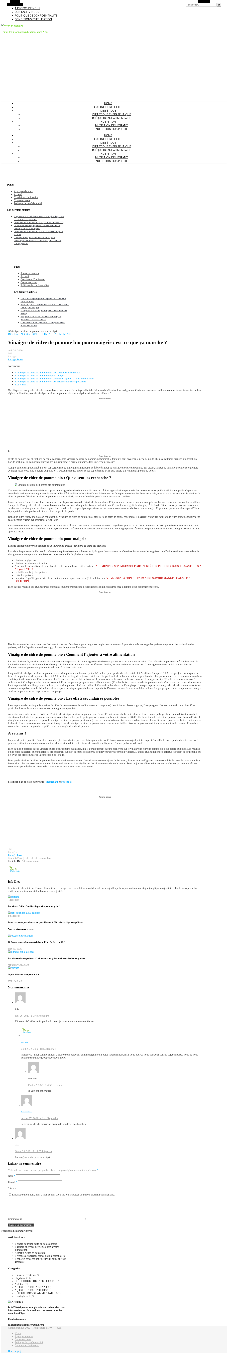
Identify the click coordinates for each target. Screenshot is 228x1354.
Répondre (43, 1015)
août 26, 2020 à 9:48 (26, 1015)
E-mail (12, 1182)
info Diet (17, 861)
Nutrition (108, 121)
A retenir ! (22, 384)
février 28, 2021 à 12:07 (28, 1151)
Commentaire (15, 1219)
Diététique (108, 110)
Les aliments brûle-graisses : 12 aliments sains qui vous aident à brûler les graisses (46, 958)
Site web (12, 1188)
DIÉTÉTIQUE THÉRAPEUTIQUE (111, 114)
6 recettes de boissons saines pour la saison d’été (40, 1255)
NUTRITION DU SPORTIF (111, 129)
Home (108, 103)
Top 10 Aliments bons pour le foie (24, 974)
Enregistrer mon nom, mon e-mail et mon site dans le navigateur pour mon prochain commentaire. (63, 1194)
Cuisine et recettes (108, 107)
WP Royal (55, 1327)
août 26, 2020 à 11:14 (33, 1048)
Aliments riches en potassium (30, 1252)
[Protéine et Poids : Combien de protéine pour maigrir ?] (13, 896)
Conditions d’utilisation (33, 19)
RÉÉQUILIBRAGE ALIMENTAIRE (111, 118)
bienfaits (12, 858)
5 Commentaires (30, 861)
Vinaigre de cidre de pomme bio (34, 858)
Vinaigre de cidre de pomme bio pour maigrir (40, 375)
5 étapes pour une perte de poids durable (36, 1243)
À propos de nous (27, 8)
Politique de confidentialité (36, 15)
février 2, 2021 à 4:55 (40, 1085)
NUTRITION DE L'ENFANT (31, 1287)
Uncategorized (22, 1296)
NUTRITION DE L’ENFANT (111, 125)
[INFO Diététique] (12, 26)
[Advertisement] (105, 423)
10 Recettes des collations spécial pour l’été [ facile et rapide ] (36, 942)
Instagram (52, 781)
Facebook (66, 781)
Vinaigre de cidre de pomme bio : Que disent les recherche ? (48, 372)
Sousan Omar (26, 1112)
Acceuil (18, 194)
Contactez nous (27, 12)
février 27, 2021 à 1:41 (34, 1118)
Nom (11, 1175)
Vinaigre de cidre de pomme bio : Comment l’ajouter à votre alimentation (55, 378)
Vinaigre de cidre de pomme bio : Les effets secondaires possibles (51, 381)
